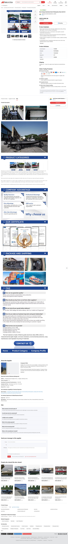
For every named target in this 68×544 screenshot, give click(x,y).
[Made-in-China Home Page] (7, 2)
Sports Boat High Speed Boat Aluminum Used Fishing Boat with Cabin (33, 478)
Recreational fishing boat (5, 509)
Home (2, 7)
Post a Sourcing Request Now (30, 456)
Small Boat (31, 526)
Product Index (52, 537)
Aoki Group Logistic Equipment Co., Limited (49, 13)
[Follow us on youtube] (63, 533)
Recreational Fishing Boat (31, 7)
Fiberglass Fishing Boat (14, 528)
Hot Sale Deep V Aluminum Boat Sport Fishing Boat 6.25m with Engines (47, 498)
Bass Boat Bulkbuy (36, 528)
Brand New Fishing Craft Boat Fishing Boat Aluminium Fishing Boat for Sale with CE (20, 478)
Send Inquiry (46, 23)
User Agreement (40, 540)
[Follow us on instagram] (61, 533)
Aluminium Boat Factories (15, 526)
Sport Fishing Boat (20, 521)
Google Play (10, 533)
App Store (4, 533)
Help (48, 5)
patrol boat (3, 511)
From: (6, 442)
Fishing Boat (24, 7)
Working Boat (30, 391)
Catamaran (9, 393)
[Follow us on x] (60, 533)
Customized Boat (25, 391)
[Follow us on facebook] (58, 533)
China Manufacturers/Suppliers (25, 537)
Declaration (45, 540)
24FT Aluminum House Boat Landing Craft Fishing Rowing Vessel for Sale (19, 498)
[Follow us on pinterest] (64, 533)
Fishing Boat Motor (47, 526)
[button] (39, 2)
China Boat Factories (5, 526)
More (2, 530)
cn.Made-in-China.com (44, 538)
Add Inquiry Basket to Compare (19, 39)
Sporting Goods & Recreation (9, 7)
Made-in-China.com (29, 538)
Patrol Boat (41, 391)
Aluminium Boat (15, 391)
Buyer (44, 5)
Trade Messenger (18, 533)
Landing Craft (36, 391)
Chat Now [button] (61, 23)
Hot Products (12, 537)
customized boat (37, 511)
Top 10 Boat (22, 528)
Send (9, 456)
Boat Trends (29, 528)
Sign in (66, 2)
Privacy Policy (50, 540)
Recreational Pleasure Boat (16, 393)
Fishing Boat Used (39, 526)
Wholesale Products (34, 537)
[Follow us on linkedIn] (66, 533)
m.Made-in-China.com (36, 538)
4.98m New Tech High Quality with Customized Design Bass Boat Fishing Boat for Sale (6, 498)
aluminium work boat (53, 509)
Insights (56, 537)
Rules (66, 5)
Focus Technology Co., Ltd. (26, 540)
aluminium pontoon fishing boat (23, 509)
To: (6, 444)
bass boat (35, 509)
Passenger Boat (4, 393)
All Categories (4, 5)
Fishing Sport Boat (55, 526)
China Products (17, 537)
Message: (5, 447)
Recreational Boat (18, 7)
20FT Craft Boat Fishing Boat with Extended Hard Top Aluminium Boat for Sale (47, 478)
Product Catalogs (16, 507)
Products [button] (18, 2)
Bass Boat (20, 391)
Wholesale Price (40, 537)
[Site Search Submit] (43, 2)
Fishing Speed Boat (5, 528)
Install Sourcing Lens (27, 533)
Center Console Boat (5, 521)
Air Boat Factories (25, 526)
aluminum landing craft (21, 511)
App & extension (54, 5)
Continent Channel (46, 537)
